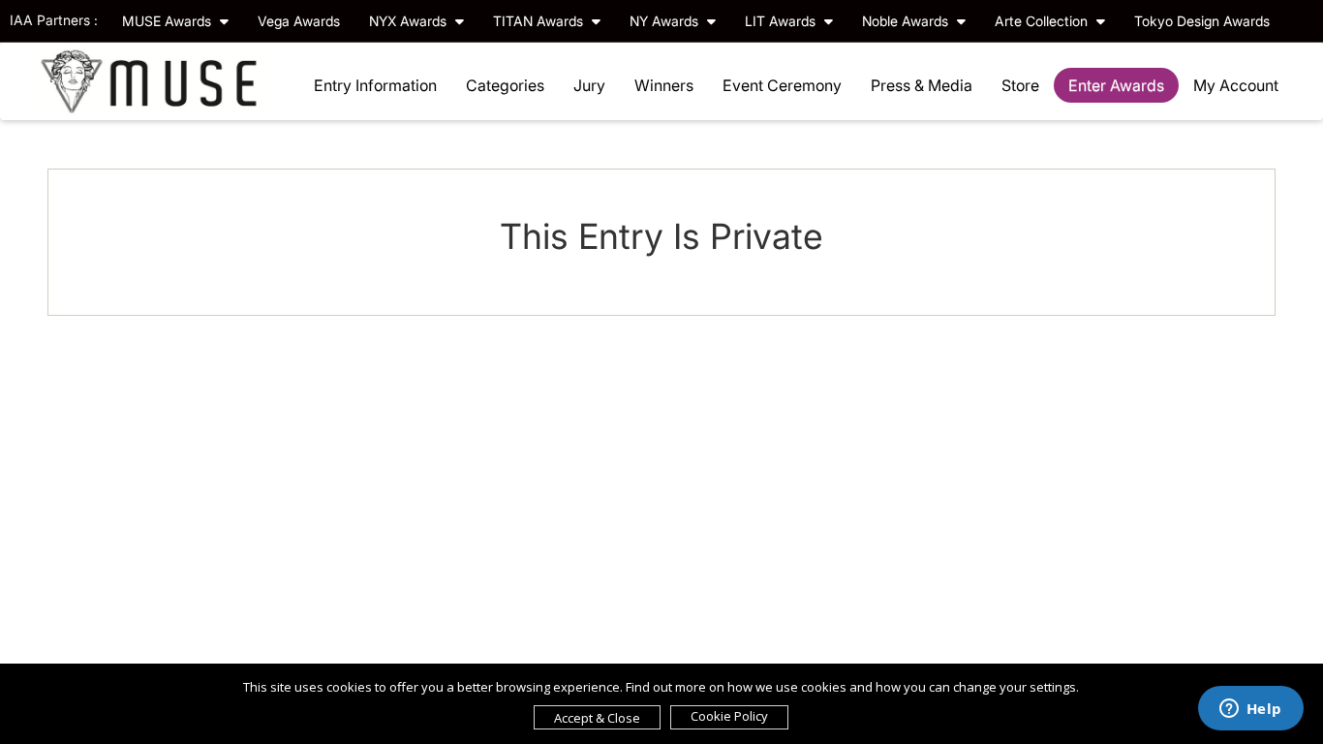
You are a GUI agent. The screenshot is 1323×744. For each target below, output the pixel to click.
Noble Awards (907, 21)
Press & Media (921, 85)
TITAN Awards (540, 21)
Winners (663, 85)
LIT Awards (782, 21)
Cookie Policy (729, 716)
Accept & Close (597, 718)
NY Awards (666, 21)
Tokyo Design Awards (1202, 21)
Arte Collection (1043, 21)
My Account (1235, 85)
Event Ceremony (782, 85)
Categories (505, 85)
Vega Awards (299, 21)
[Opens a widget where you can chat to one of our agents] (1250, 710)
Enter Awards (1116, 85)
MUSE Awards (168, 21)
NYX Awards (409, 21)
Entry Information (375, 85)
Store (1020, 85)
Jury (589, 85)
